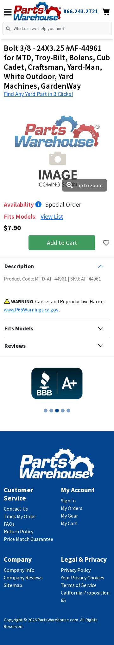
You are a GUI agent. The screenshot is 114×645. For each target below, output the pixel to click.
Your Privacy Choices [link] (82, 577)
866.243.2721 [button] (80, 11)
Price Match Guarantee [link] (28, 539)
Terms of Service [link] (79, 585)
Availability (19, 204)
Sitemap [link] (13, 585)
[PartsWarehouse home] (46, 9)
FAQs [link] (9, 524)
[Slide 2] (51, 410)
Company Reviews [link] (23, 577)
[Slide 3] (57, 410)
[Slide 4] (63, 410)
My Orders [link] (71, 508)
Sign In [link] (68, 500)
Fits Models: (21, 216)
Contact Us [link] (16, 509)
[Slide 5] (68, 410)
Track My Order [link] (20, 516)
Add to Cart (62, 242)
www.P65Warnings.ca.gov (31, 309)
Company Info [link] (19, 570)
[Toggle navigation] (8, 12)
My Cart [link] (69, 523)
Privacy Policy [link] (76, 570)
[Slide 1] (46, 410)
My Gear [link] (69, 515)
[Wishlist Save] (106, 243)
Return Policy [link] (18, 531)
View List (52, 216)
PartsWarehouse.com (58, 620)
